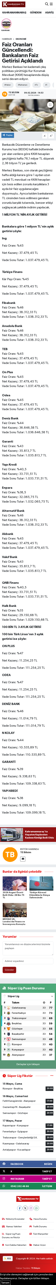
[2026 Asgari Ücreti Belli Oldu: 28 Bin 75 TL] (15, 883)
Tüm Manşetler (40, 1234)
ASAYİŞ (49, 12)
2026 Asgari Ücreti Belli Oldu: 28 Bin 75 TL (13, 895)
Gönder (9, 970)
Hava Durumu (40, 1219)
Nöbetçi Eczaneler (15, 1219)
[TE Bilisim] (10, 854)
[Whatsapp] (36, 1208)
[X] (25, 1208)
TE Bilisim (25, 852)
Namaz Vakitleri (14, 1226)
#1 (46, 85)
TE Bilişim (35, 1268)
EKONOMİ (21, 39)
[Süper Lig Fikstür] (51, 1076)
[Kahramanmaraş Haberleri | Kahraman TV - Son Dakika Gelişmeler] (13, 4)
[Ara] (46, 4)
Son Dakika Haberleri (15, 1245)
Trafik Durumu (40, 1226)
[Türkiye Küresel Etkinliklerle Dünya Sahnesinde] (41, 883)
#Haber (7, 85)
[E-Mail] (22, 859)
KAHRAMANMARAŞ (14, 12)
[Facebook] (19, 1208)
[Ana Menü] (51, 4)
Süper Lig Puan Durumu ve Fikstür (11, 1235)
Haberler (7, 39)
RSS (9, 1258)
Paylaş (9, 135)
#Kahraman (22, 85)
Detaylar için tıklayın (28, 1064)
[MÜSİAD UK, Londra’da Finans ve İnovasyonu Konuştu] (15, 910)
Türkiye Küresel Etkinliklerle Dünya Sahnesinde (39, 895)
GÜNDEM (35, 12)
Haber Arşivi (39, 1245)
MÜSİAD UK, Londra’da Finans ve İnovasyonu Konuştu (14, 922)
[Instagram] (30, 1208)
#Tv (36, 85)
